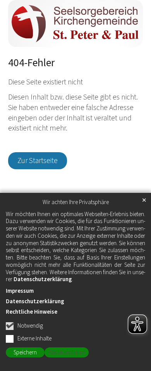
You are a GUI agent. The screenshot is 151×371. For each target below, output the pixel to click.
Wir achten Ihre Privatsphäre (76, 202)
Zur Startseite (37, 160)
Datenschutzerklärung (43, 279)
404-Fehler (31, 63)
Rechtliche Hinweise (31, 312)
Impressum (20, 291)
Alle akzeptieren (66, 353)
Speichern (25, 353)
